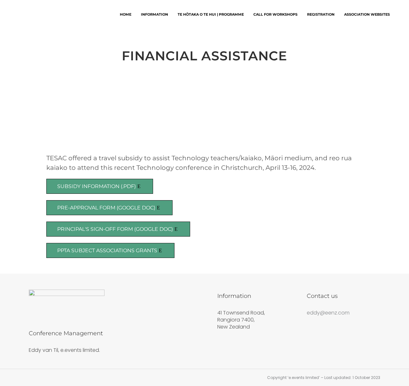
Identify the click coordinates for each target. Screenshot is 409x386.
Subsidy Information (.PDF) (96, 186)
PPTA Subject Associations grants (107, 250)
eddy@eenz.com (328, 312)
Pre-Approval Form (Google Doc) (106, 208)
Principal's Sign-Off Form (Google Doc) (115, 229)
